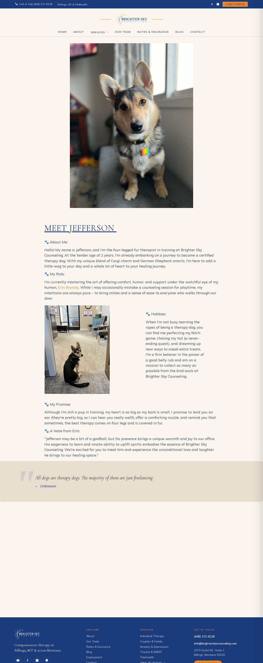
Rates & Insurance (153, 32)
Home (62, 32)
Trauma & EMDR (150, 652)
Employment (94, 657)
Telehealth (147, 657)
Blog (179, 32)
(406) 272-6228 (204, 636)
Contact (197, 32)
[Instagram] (218, 4)
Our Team (123, 32)
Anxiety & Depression (154, 646)
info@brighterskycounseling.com (215, 643)
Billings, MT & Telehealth (73, 4)
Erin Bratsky (68, 287)
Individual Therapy (152, 636)
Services (98, 32)
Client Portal (235, 4)
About (78, 32)
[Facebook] (212, 4)
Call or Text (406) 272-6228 (35, 4)
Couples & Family (151, 641)
